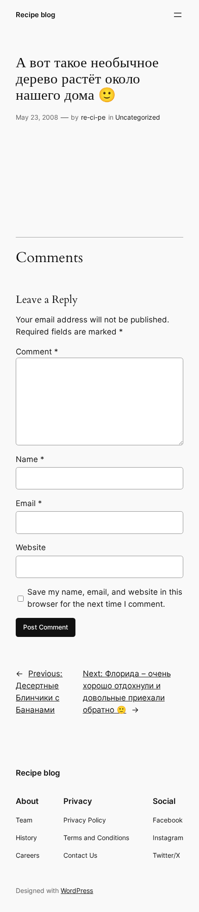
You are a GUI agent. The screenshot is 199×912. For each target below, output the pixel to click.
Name (30, 459)
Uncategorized (137, 117)
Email (29, 503)
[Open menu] (177, 14)
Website (31, 547)
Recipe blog (35, 15)
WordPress (77, 890)
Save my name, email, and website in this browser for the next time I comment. (104, 598)
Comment (37, 351)
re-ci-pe (93, 117)
